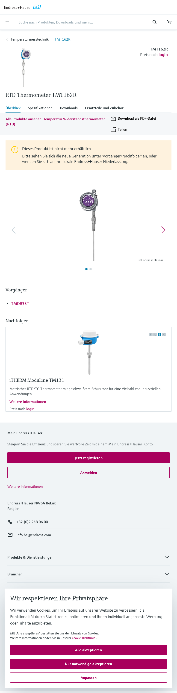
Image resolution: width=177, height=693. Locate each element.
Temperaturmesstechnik (30, 39)
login (163, 54)
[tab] (15, 108)
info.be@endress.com (34, 535)
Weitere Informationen (27, 401)
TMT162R (63, 39)
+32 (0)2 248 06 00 (32, 521)
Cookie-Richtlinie (83, 638)
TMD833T (20, 303)
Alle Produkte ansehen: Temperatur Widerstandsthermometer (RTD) (55, 121)
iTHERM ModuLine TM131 (36, 380)
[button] (88, 457)
